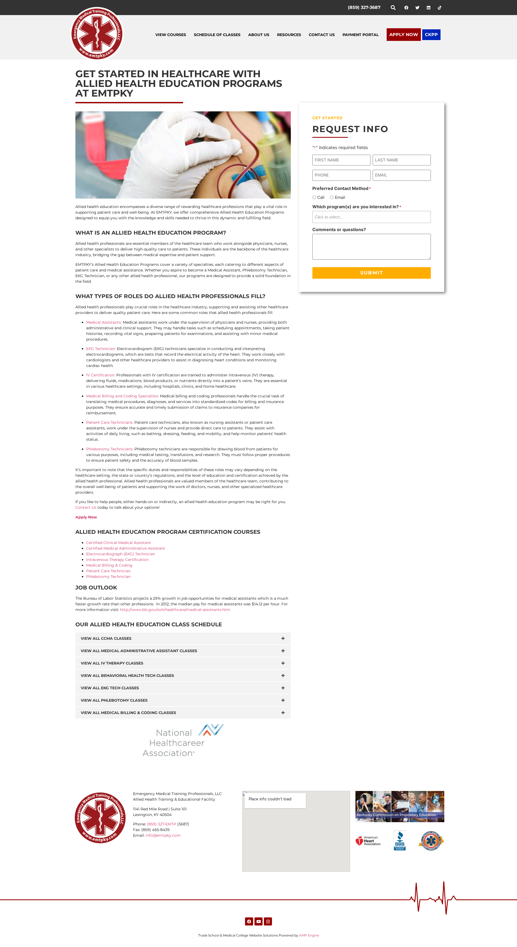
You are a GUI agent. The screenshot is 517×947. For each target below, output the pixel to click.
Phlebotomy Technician (108, 576)
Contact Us (322, 34)
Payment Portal (361, 34)
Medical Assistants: (104, 322)
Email (340, 197)
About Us (258, 34)
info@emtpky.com (163, 835)
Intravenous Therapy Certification (117, 559)
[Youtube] (258, 921)
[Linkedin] (428, 7)
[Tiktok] (439, 7)
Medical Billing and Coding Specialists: (122, 396)
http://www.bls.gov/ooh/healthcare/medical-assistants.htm (175, 609)
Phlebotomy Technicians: (109, 449)
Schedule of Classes (217, 34)
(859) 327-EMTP (161, 824)
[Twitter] (417, 7)
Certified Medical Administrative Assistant (125, 548)
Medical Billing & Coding (109, 565)
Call (320, 197)
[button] (393, 7)
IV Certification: (100, 375)
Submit (371, 273)
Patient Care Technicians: (109, 422)
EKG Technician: (101, 348)
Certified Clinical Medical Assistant (118, 542)
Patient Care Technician (108, 570)
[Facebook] (406, 7)
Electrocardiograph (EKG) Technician (120, 554)
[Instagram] (268, 921)
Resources (289, 34)
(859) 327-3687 (364, 7)
